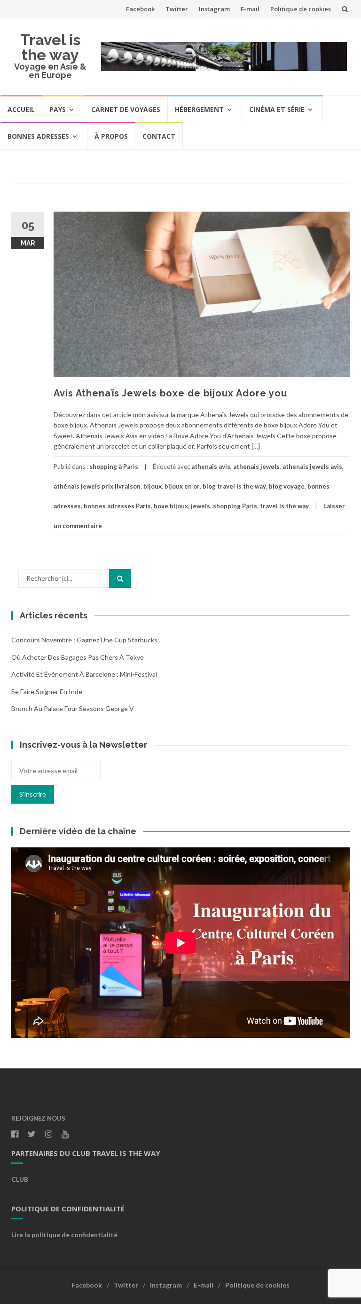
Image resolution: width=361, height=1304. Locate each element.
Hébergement (199, 109)
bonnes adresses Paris (117, 506)
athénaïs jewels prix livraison (97, 486)
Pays (57, 109)
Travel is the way (50, 47)
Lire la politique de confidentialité (64, 1235)
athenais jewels (256, 466)
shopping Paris (235, 506)
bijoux (152, 486)
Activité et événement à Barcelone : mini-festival (84, 674)
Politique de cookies (300, 9)
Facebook (140, 9)
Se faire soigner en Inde (46, 691)
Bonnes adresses (38, 136)
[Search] (120, 578)
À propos (111, 136)
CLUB (19, 1179)
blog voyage (287, 486)
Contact (158, 136)
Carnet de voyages (125, 109)
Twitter (176, 9)
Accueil (21, 109)
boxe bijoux (171, 506)
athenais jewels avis (312, 466)
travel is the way (284, 506)
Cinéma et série (277, 109)
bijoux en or (182, 486)
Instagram (214, 9)
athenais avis (210, 466)
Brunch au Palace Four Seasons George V (72, 708)
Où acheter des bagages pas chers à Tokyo (77, 657)
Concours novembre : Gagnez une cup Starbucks (84, 640)
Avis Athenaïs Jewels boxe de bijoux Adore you (170, 393)
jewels (200, 506)
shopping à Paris (113, 466)
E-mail (250, 9)
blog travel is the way (234, 486)
